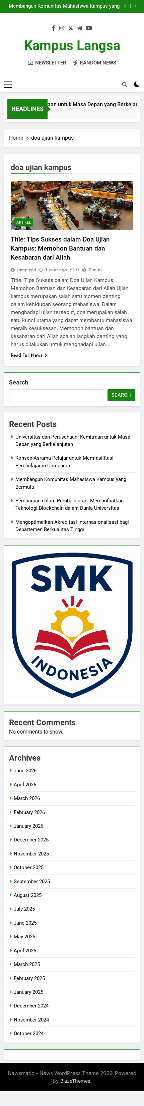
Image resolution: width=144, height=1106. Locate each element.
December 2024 (31, 1006)
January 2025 (28, 992)
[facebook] (53, 28)
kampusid (26, 269)
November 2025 (31, 854)
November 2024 (31, 1020)
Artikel (23, 222)
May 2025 (24, 937)
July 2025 (24, 909)
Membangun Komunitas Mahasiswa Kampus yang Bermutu (64, 6)
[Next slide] (135, 6)
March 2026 (27, 798)
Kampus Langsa (72, 45)
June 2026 (25, 771)
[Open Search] (124, 84)
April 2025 (25, 951)
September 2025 (32, 882)
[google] (79, 28)
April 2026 (25, 785)
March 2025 (27, 964)
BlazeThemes (75, 1081)
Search (18, 382)
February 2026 (29, 812)
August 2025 (28, 895)
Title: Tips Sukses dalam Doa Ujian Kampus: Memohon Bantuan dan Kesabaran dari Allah (60, 248)
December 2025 (31, 840)
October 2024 (29, 1034)
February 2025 (29, 978)
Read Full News (27, 355)
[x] (70, 28)
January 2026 (28, 826)
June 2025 (25, 923)
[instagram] (61, 28)
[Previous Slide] (125, 6)
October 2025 (29, 867)
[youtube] (89, 28)
